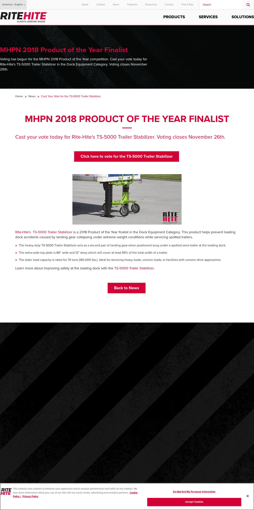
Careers (169, 4)
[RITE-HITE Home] (24, 17)
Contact (100, 4)
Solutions (243, 17)
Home (19, 96)
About (85, 4)
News (116, 4)
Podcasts (132, 4)
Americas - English (12, 4)
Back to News (126, 287)
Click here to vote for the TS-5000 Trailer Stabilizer (127, 156)
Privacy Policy (30, 496)
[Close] (247, 496)
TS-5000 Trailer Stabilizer (134, 268)
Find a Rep (187, 4)
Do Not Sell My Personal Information (194, 491)
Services (208, 17)
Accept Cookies (194, 501)
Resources (151, 4)
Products (174, 17)
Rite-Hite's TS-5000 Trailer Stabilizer (43, 232)
